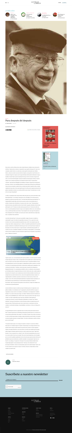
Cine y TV (9, 418)
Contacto (51, 415)
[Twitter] (7, 130)
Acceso (51, 409)
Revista (6, 118)
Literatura (9, 414)
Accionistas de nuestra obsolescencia (29, 15)
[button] (6, 2)
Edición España (46, 145)
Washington (44, 13)
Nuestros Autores (52, 414)
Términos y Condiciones (35, 429)
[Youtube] (53, 418)
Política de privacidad (43, 429)
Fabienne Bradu (16, 361)
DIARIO (9, 408)
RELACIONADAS (19, 368)
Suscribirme (51, 410)
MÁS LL (51, 408)
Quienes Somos (52, 413)
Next (57, 137)
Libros (9, 419)
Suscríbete (45, 146)
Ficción (23, 414)
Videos (37, 409)
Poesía (23, 413)
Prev (44, 137)
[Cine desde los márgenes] (50, 136)
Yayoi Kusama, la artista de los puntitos (61, 15)
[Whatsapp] (10, 130)
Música (9, 420)
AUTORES (50, 368)
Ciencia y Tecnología (30, 12)
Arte (59, 12)
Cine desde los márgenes (50, 143)
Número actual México (39, 414)
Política (12, 12)
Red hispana (44, 12)
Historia (23, 418)
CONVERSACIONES (25, 408)
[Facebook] (6, 130)
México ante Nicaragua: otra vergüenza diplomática (13, 16)
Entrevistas (23, 409)
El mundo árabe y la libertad (49, 166)
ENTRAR (59, 2)
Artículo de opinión (9, 354)
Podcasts (37, 410)
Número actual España (39, 415)
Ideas (23, 419)
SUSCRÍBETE (64, 2)
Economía (9, 411)
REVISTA (37, 413)
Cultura (9, 409)
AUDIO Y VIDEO (38, 408)
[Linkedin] (9, 130)
